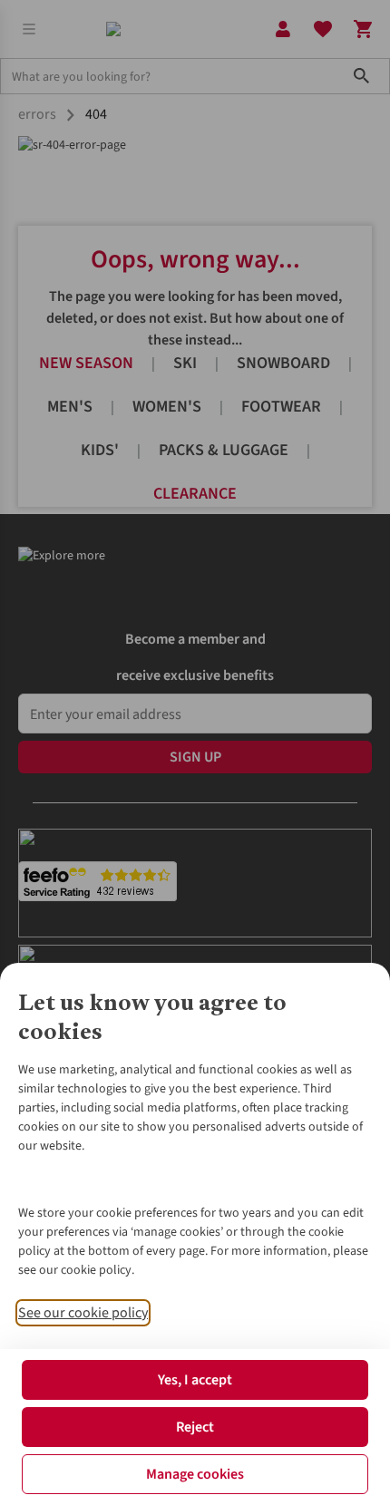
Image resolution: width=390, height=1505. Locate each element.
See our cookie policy (83, 1313)
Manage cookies (195, 1474)
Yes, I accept (195, 1380)
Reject (195, 1427)
